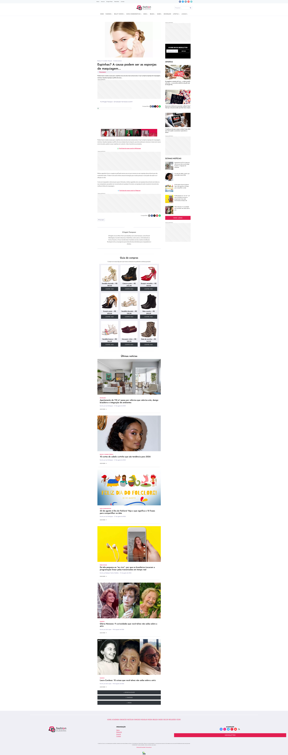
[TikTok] (191, 2)
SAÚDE (160, 719)
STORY (179, 719)
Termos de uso (149, 747)
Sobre (98, 1)
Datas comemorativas (105, 508)
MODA (150, 719)
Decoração (167, 14)
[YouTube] (189, 2)
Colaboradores (117, 61)
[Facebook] (180, 2)
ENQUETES (123, 719)
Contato (122, 1)
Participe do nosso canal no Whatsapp (130, 148)
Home (102, 14)
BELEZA (155, 719)
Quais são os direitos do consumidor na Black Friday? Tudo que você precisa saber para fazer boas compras (177, 106)
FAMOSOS (137, 719)
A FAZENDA (115, 719)
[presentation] (129, 377)
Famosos (102, 621)
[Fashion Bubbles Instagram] (129, 132)
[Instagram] (186, 2)
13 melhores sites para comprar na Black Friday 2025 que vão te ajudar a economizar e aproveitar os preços (177, 130)
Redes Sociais (103, 565)
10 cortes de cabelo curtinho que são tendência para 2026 (125, 456)
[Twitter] (183, 2)
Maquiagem (102, 72)
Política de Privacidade (140, 747)
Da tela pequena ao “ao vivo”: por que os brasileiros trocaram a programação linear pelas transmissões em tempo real (127, 568)
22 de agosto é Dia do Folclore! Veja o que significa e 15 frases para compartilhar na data (127, 512)
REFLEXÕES (172, 719)
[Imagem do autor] (98, 102)
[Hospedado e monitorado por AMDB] (144, 753)
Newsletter (116, 1)
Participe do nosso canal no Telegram (129, 190)
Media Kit (119, 732)
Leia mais (103, 409)
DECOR (166, 719)
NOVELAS (144, 719)
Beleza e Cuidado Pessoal (104, 61)
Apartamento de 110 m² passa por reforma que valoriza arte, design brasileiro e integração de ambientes (129, 401)
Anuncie (103, 1)
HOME (109, 719)
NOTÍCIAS (130, 719)
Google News (109, 1)
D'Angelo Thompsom (107, 102)
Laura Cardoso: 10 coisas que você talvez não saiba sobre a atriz (128, 680)
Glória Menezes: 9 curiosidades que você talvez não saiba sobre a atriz (128, 624)
